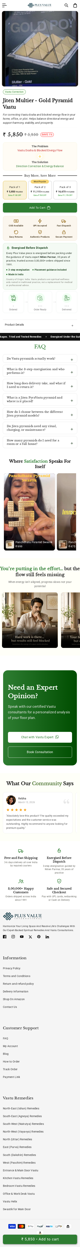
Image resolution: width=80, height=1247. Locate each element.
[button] (66, 5)
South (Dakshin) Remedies (19, 1154)
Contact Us (10, 1006)
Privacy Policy (11, 968)
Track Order (10, 1069)
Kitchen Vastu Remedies (18, 1178)
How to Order (11, 1061)
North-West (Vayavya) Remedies (23, 1131)
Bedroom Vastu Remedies (19, 1185)
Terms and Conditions (16, 976)
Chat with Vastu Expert (37, 737)
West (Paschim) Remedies (19, 1162)
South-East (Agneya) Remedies (22, 1116)
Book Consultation (40, 752)
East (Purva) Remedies (17, 1147)
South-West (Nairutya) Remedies (23, 1123)
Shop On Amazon (14, 999)
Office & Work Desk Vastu (19, 1193)
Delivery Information (15, 991)
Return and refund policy (18, 983)
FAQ (5, 1038)
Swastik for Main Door (17, 1209)
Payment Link (11, 1077)
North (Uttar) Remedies (17, 1139)
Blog (6, 1053)
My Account (10, 1046)
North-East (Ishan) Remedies (21, 1108)
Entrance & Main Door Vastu (20, 1170)
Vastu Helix (10, 1201)
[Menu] (4, 5)
